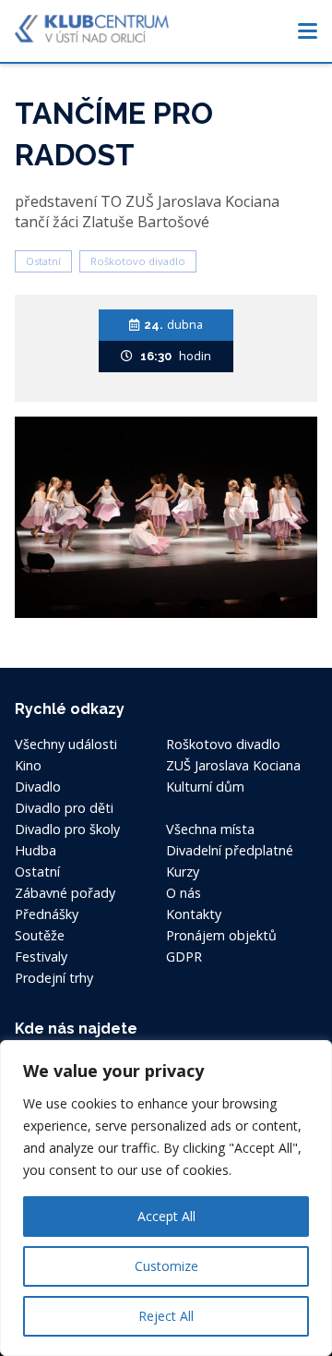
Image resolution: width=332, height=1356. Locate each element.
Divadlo (38, 786)
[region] (166, 1198)
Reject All (166, 1316)
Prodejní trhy (54, 978)
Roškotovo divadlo (137, 261)
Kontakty (193, 914)
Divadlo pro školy (67, 829)
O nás (183, 893)
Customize (166, 1266)
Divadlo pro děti (64, 808)
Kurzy (182, 871)
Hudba (35, 850)
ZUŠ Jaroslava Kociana (233, 765)
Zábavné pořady (65, 893)
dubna (173, 324)
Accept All (166, 1216)
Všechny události (66, 744)
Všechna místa (210, 829)
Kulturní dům (205, 786)
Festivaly (41, 956)
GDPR (184, 956)
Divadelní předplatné (229, 850)
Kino (28, 765)
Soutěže (40, 935)
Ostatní (43, 261)
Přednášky (46, 914)
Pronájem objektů (221, 935)
